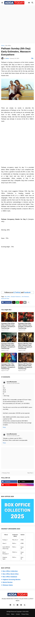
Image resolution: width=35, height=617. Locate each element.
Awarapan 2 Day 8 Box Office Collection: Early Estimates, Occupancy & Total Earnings (8, 346)
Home (2, 45)
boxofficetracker (12, 381)
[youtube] (17, 605)
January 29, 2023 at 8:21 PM (13, 435)
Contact (18, 614)
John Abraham (25, 296)
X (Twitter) (17, 292)
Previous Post (6, 473)
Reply (4, 427)
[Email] (24, 302)
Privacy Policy (25, 614)
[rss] (24, 605)
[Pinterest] (21, 302)
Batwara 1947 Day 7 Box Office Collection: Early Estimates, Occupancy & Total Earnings (25, 346)
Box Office (8, 45)
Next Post (30, 473)
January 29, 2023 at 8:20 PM (13, 383)
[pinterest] (21, 605)
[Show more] (28, 302)
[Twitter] (13, 302)
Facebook (27, 292)
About (12, 614)
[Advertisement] (17, 24)
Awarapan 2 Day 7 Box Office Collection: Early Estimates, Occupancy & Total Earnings (8, 366)
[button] (2, 2)
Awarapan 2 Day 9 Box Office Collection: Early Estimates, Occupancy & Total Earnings (25, 326)
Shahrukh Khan (5, 298)
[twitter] (14, 605)
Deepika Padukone (16, 296)
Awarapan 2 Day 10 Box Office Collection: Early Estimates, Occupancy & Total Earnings (8, 326)
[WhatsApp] (17, 302)
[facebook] (10, 605)
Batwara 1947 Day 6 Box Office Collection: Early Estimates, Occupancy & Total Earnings (25, 366)
